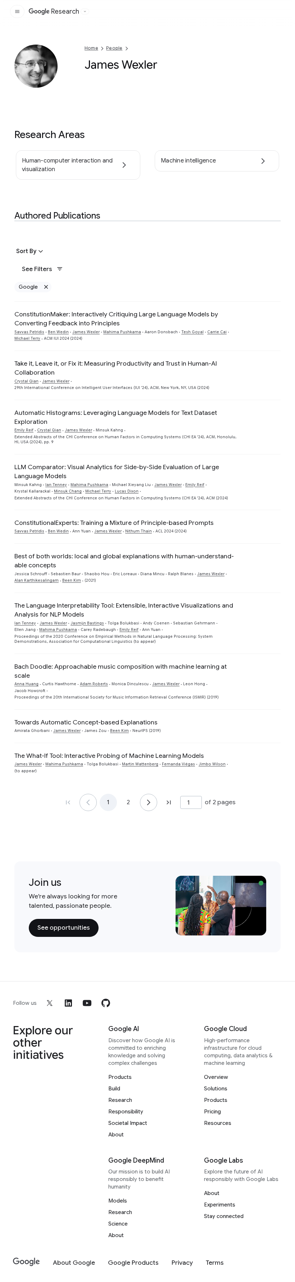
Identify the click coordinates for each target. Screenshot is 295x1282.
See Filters (37, 269)
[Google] (26, 1262)
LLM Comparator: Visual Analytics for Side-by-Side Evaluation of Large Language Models (116, 471)
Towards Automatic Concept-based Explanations (86, 722)
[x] (49, 1003)
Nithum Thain (138, 531)
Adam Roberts (94, 684)
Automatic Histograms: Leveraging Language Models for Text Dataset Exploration (115, 417)
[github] (105, 1003)
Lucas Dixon (127, 491)
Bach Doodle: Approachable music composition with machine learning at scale (120, 671)
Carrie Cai (217, 332)
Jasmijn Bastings (87, 623)
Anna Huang (26, 684)
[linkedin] (68, 1003)
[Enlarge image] (51, 81)
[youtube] (87, 1003)
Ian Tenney (56, 484)
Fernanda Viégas (178, 764)
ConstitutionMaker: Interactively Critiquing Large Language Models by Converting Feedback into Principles (116, 318)
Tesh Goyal (192, 332)
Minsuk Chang (68, 491)
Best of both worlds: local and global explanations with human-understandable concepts (124, 560)
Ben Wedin (58, 332)
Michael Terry (27, 338)
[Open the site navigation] (17, 11)
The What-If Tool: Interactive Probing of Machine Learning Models (109, 756)
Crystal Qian (26, 381)
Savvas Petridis (29, 332)
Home (91, 48)
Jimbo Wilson (212, 764)
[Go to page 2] (148, 802)
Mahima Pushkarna (122, 332)
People (114, 48)
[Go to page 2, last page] (168, 802)
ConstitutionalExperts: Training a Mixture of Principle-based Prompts (114, 523)
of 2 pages (220, 802)
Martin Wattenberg (140, 764)
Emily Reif (23, 430)
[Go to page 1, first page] (68, 802)
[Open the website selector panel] (85, 11)
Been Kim (71, 580)
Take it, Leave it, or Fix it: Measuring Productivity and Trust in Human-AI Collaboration (115, 368)
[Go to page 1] (88, 802)
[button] (30, 251)
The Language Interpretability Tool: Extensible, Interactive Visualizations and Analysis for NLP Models (123, 609)
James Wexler (86, 332)
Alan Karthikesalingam (36, 580)
